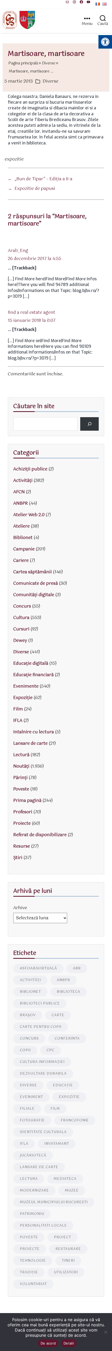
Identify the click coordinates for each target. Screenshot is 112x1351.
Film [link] (18, 709)
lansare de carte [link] (39, 1167)
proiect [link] (62, 1237)
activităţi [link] (30, 980)
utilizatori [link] (66, 1272)
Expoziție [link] (23, 697)
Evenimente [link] (26, 686)
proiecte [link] (30, 1249)
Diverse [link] (50, 81)
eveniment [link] (31, 1097)
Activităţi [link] (23, 480)
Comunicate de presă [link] (35, 583)
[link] (67, 2)
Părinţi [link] (20, 777)
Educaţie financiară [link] (33, 674)
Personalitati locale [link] (43, 1225)
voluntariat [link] (33, 1284)
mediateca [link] (65, 1179)
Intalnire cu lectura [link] (33, 732)
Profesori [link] (22, 812)
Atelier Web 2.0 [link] (29, 514)
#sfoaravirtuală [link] (38, 968)
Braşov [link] (28, 1015)
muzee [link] (72, 1190)
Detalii (69, 1343)
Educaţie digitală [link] (30, 663)
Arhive (20, 907)
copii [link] (25, 1050)
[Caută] (89, 424)
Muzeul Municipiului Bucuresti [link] (54, 1202)
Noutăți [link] (21, 766)
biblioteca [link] (68, 992)
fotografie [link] (32, 1120)
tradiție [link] (29, 1272)
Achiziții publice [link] (30, 469)
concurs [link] (29, 1038)
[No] (105, 1332)
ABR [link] (77, 968)
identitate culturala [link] (43, 1132)
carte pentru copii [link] (40, 1027)
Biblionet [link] (23, 537)
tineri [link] (68, 1260)
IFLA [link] (17, 720)
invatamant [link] (56, 1144)
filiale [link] (27, 1109)
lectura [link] (29, 1179)
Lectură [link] (21, 754)
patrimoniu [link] (32, 1214)
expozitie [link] (14, 159)
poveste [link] (29, 1237)
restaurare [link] (68, 1249)
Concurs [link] (22, 606)
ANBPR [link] (20, 503)
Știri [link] (17, 857)
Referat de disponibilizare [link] (40, 834)
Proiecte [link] (22, 823)
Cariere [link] (21, 560)
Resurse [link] (21, 846)
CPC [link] (50, 1050)
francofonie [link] (75, 1120)
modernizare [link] (34, 1190)
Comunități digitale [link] (33, 594)
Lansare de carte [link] (30, 743)
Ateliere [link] (21, 526)
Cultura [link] (21, 617)
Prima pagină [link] (27, 800)
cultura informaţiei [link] (42, 1062)
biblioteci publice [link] (40, 1003)
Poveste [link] (21, 789)
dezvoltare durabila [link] (43, 1073)
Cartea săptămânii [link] (32, 572)
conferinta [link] (67, 1038)
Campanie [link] (24, 549)
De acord (48, 1343)
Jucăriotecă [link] (33, 1155)
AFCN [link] (19, 492)
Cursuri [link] (21, 629)
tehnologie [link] (33, 1260)
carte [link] (58, 1015)
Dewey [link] (20, 640)
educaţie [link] (63, 1085)
